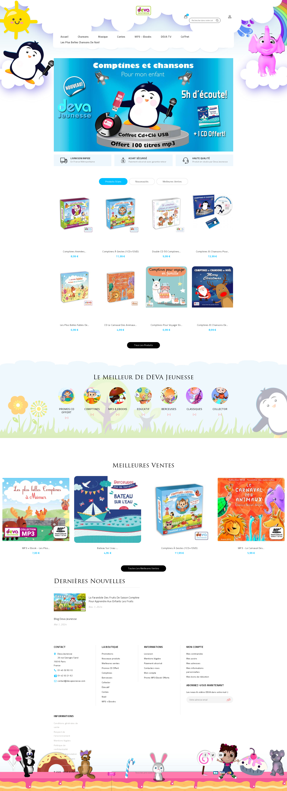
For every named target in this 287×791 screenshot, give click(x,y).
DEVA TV (166, 37)
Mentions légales (152, 658)
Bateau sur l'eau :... (107, 548)
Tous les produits (143, 345)
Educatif (143, 409)
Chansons (83, 37)
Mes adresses (193, 663)
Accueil (64, 37)
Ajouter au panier (79, 244)
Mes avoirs (191, 658)
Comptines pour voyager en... (166, 325)
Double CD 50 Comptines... (166, 251)
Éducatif (105, 687)
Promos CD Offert (66, 410)
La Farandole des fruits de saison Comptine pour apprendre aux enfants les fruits (114, 599)
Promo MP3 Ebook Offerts (157, 677)
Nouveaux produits (111, 658)
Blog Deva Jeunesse (65, 619)
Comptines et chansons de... (212, 325)
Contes (121, 37)
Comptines (92, 409)
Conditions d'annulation (65, 754)
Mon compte (150, 672)
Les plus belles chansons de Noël (80, 42)
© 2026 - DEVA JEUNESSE (66, 771)
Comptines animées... (74, 251)
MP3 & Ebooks (117, 409)
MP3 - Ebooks (143, 37)
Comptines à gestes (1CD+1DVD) (120, 251)
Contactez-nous (151, 668)
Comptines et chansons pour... (212, 251)
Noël (104, 696)
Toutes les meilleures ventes (143, 568)
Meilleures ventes (110, 663)
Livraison (148, 653)
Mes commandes (194, 653)
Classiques (194, 409)
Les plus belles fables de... (74, 325)
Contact (60, 647)
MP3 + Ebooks (109, 701)
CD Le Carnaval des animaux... (120, 325)
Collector (220, 409)
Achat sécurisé (138, 158)
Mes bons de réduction (197, 676)
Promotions (107, 653)
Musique (103, 37)
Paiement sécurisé (153, 663)
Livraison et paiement (64, 758)
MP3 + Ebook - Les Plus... (36, 548)
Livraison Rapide (80, 158)
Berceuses (168, 409)
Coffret (185, 37)
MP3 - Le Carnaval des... (251, 548)
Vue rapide (70, 244)
